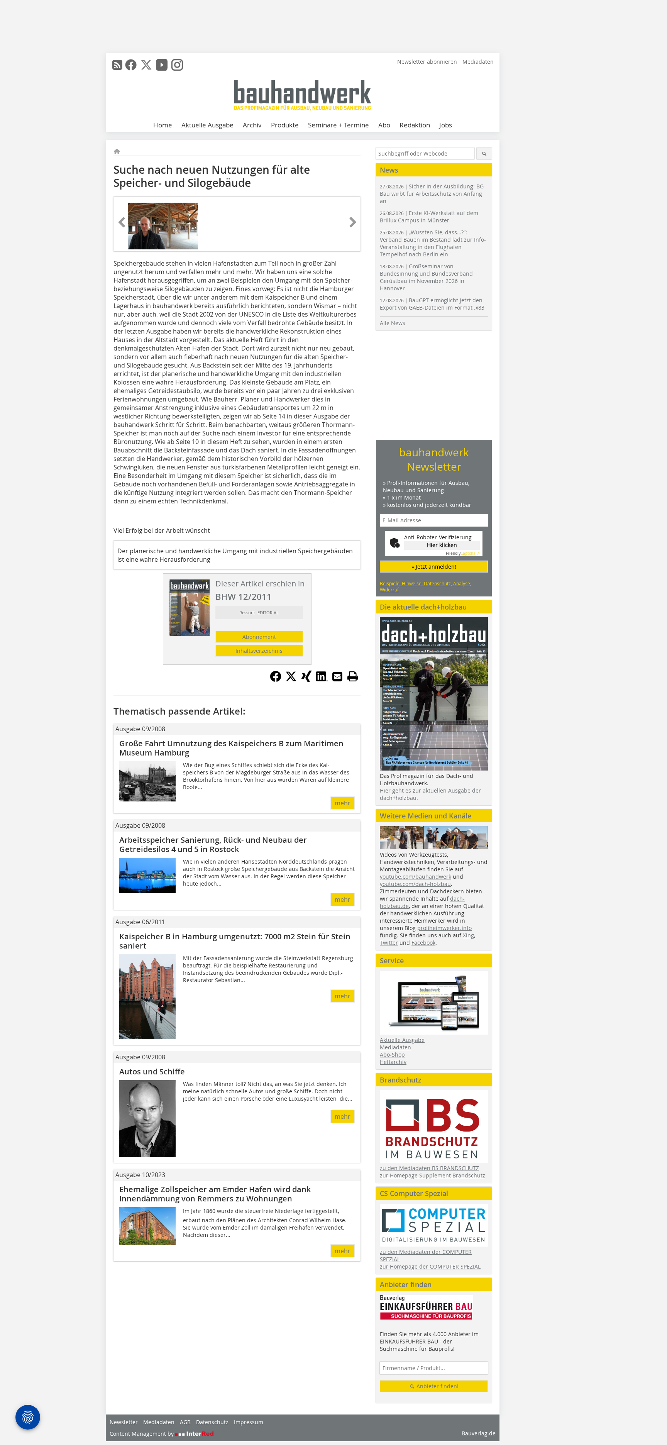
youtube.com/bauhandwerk (415, 876)
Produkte (285, 124)
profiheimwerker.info (444, 928)
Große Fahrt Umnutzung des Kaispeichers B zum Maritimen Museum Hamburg (231, 748)
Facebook (423, 942)
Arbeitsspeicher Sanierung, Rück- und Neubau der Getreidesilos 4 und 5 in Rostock (213, 844)
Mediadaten (478, 61)
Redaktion (415, 124)
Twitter (389, 942)
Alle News (392, 323)
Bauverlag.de (479, 1433)
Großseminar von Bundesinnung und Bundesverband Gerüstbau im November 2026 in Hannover (426, 277)
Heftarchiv (393, 1062)
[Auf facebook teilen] (275, 680)
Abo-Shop (392, 1054)
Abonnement (259, 636)
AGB (185, 1422)
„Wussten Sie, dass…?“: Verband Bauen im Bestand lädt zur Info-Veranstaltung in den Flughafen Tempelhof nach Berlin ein (433, 243)
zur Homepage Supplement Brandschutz (432, 1175)
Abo (384, 124)
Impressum (248, 1422)
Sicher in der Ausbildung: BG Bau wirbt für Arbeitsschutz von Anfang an (432, 194)
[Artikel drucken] (353, 676)
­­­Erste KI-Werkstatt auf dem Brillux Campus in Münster (429, 216)
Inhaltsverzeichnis (259, 650)
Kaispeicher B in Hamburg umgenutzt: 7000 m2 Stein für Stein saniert (234, 941)
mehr (342, 803)
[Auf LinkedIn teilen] (322, 680)
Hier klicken (442, 545)
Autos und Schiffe (152, 1071)
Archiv (252, 124)
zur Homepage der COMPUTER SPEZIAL (430, 1266)
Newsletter (124, 1422)
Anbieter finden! (437, 1386)
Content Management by (142, 1433)
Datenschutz (212, 1422)
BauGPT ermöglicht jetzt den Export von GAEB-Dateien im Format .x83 (432, 303)
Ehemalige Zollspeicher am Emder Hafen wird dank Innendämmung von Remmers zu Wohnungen (215, 1194)
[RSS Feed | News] (117, 65)
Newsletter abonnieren (427, 61)
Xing (468, 935)
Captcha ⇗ (463, 553)
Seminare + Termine (338, 124)
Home (162, 124)
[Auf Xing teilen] (306, 680)
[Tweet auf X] (291, 680)
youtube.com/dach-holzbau (415, 884)
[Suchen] (484, 153)
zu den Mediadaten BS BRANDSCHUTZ (429, 1168)
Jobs (445, 124)
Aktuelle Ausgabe (207, 124)
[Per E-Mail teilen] (337, 676)
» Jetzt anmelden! (433, 566)
